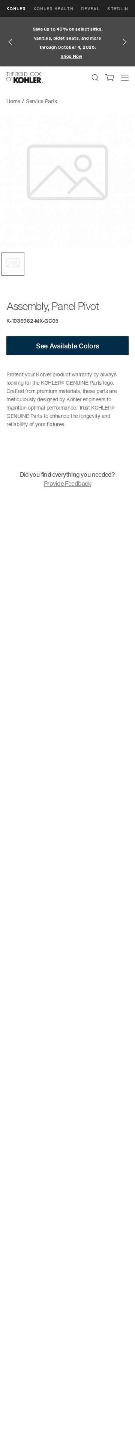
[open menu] (125, 77)
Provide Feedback (67, 483)
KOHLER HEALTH (53, 8)
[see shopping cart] (110, 77)
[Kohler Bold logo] (24, 77)
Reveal (90, 8)
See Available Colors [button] (67, 346)
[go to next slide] (125, 42)
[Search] (95, 77)
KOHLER (16, 8)
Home (13, 101)
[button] (13, 264)
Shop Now (71, 56)
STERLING (119, 8)
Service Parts (41, 101)
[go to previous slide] (10, 42)
